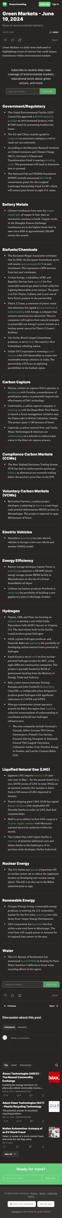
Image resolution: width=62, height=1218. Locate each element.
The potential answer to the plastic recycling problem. (20, 1112)
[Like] (5, 40)
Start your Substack (23, 1204)
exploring (34, 643)
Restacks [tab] (22, 1027)
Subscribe (44, 4)
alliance (12, 621)
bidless (12, 473)
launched (37, 924)
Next (52, 1006)
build (31, 342)
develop (40, 506)
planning (13, 571)
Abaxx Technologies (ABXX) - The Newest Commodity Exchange (21, 1077)
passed (34, 870)
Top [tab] (6, 1065)
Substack (16, 1211)
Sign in (55, 4)
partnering (14, 392)
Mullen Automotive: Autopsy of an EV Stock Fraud (22, 1130)
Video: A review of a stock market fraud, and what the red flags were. (23, 1138)
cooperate (13, 138)
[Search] (57, 1065)
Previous (12, 1006)
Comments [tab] (9, 1027)
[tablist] (15, 1027)
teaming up (14, 410)
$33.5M (44, 178)
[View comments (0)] (13, 40)
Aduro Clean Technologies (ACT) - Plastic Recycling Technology (23, 1104)
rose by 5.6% (41, 776)
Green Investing (23, 1091)
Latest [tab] (14, 1065)
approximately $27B (32, 264)
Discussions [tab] (25, 1065)
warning (12, 841)
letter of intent (18, 806)
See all (8, 1154)
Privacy (34, 1193)
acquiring (41, 915)
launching (26, 538)
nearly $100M (28, 961)
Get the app (46, 1204)
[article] (31, 1084)
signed (49, 709)
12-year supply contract (21, 823)
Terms (42, 1193)
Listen (55, 32)
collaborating (15, 436)
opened (38, 282)
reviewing (13, 593)
